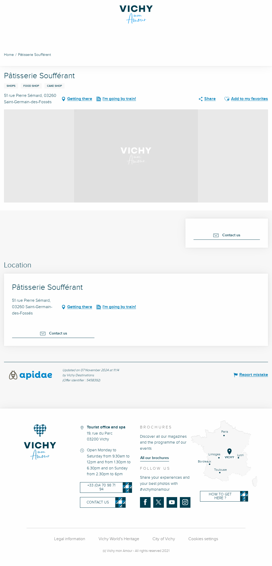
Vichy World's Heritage (119, 539)
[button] (227, 99)
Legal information (69, 539)
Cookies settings (203, 539)
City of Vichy (163, 539)
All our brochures (154, 458)
